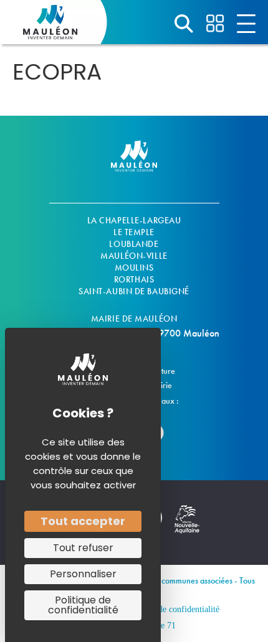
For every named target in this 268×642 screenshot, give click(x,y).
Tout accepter (83, 521)
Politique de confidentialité (171, 609)
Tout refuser (83, 548)
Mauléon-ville (133, 255)
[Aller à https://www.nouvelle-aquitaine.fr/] (187, 526)
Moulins (134, 267)
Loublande (133, 243)
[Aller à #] (184, 23)
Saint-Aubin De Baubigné (134, 291)
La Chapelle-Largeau (134, 220)
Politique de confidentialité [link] (83, 605)
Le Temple (134, 232)
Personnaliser (83, 574)
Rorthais (134, 279)
